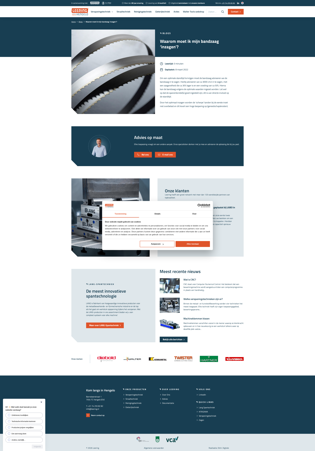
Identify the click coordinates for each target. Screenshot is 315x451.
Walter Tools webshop (193, 11)
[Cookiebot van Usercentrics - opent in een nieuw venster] (199, 206)
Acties (176, 11)
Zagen (201, 420)
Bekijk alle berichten (172, 339)
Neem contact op (97, 415)
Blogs (81, 21)
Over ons (166, 394)
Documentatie (168, 403)
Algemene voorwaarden (154, 447)
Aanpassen (156, 244)
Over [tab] (194, 214)
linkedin (202, 394)
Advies (165, 398)
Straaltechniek (123, 11)
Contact (234, 11)
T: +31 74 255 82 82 (94, 406)
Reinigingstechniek (143, 11)
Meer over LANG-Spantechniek (104, 325)
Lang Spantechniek (207, 407)
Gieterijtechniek (162, 11)
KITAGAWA (203, 411)
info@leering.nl (92, 409)
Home (73, 21)
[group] (106, 359)
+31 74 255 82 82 (228, 3)
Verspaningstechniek (100, 11)
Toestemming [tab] (120, 214)
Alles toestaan (193, 244)
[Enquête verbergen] (41, 402)
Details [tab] (158, 214)
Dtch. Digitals (223, 447)
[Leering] (80, 11)
